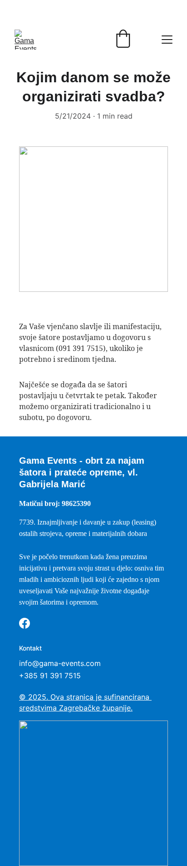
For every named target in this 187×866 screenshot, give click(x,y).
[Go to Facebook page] (24, 623)
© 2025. (34, 696)
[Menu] (167, 39)
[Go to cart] (123, 39)
